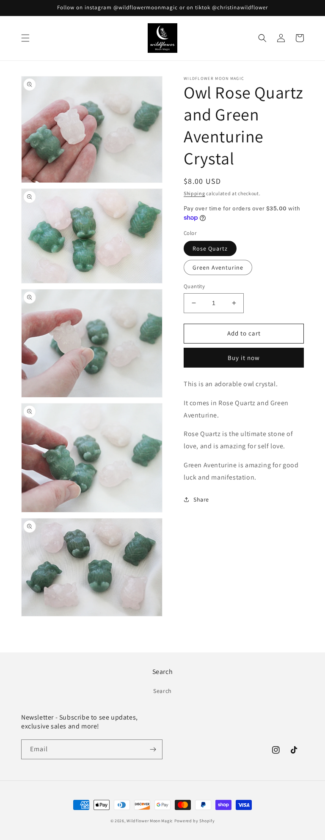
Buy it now (244, 358)
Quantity (194, 286)
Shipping (194, 193)
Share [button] (201, 499)
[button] (25, 38)
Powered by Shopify (194, 821)
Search (162, 691)
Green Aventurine (218, 267)
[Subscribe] (152, 749)
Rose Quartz (210, 248)
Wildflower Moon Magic (150, 821)
